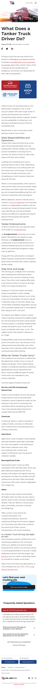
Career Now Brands (19, 684)
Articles (28, 3)
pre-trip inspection (17, 202)
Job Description (17, 44)
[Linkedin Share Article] (12, 49)
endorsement (20, 230)
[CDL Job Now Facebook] (29, 678)
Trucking (26, 44)
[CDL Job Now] (9, 679)
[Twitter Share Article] (7, 49)
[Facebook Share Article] (2, 49)
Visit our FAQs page (19, 645)
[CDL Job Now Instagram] (32, 678)
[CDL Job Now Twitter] (36, 678)
